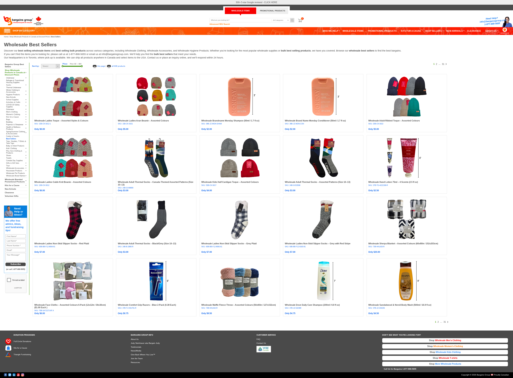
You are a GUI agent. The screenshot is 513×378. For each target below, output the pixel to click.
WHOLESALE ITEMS (240, 11)
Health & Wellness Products (13, 128)
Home (6, 37)
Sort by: (35, 66)
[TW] (9, 374)
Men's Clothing (12, 112)
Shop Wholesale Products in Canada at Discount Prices (30, 37)
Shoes (8, 155)
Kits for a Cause (12, 117)
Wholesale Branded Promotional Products (15, 180)
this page (101, 66)
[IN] (14, 374)
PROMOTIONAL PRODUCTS (272, 11)
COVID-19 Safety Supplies (13, 106)
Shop (445, 340)
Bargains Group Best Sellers (14, 65)
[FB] (5, 374)
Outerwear (10, 109)
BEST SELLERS (433, 31)
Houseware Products (14, 171)
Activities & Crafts (13, 102)
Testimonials (136, 347)
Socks (8, 85)
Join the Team (137, 358)
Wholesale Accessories (15, 168)
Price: (65, 64)
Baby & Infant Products (15, 146)
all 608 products (118, 66)
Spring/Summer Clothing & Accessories (15, 133)
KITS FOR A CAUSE (411, 31)
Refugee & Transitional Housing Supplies (15, 81)
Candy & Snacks (12, 136)
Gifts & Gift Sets (12, 163)
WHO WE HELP (330, 31)
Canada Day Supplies (14, 161)
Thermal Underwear (13, 88)
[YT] (18, 374)
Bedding (9, 122)
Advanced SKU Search (219, 24)
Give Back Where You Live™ (143, 355)
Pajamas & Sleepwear (14, 125)
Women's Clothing (13, 114)
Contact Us (261, 343)
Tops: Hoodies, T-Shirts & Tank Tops (16, 142)
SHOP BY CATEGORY (19, 31)
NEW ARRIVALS (454, 31)
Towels (8, 158)
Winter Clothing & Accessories (13, 91)
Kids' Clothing (11, 148)
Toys (8, 166)
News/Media (136, 351)
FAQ (258, 339)
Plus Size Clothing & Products (14, 152)
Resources (135, 362)
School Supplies (12, 100)
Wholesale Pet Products (15, 173)
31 (443, 64)
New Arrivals (11, 97)
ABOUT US (491, 31)
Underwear (10, 78)
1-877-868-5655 (492, 24)
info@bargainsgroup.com (493, 21)
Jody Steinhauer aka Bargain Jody (145, 343)
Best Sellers (11, 139)
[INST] (22, 374)
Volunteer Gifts (11, 196)
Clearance (9, 192)
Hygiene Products (13, 95)
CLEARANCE (474, 31)
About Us (135, 339)
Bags (8, 119)
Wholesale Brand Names (15, 176)
